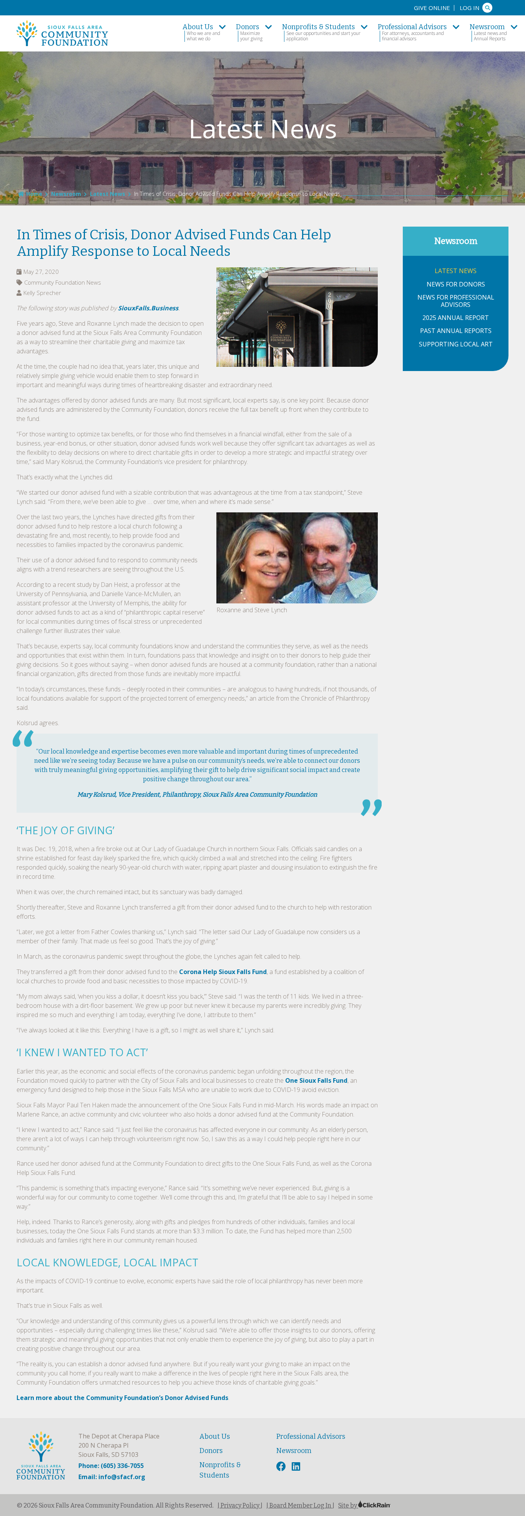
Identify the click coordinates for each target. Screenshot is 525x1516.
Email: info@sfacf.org (111, 1477)
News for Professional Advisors (455, 301)
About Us (214, 1436)
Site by (348, 1505)
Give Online (432, 8)
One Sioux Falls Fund (316, 1080)
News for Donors (456, 284)
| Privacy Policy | (240, 1505)
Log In (469, 8)
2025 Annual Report (455, 317)
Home (34, 193)
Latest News (107, 193)
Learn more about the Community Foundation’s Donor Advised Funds (122, 1397)
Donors (211, 1450)
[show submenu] (222, 27)
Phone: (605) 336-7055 (111, 1465)
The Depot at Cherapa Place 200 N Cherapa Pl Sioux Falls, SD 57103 (118, 1445)
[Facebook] (282, 1467)
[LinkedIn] (297, 1467)
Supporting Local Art (456, 344)
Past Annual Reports (456, 331)
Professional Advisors (310, 1436)
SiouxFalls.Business (148, 308)
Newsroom (66, 193)
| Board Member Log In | (300, 1505)
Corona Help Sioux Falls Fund (223, 972)
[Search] (487, 8)
